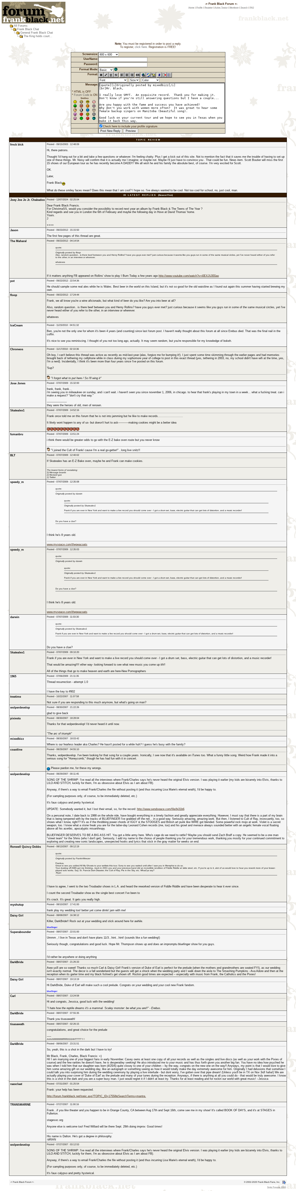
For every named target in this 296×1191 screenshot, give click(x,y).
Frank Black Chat (28, 29)
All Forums (21, 25)
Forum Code (81, 95)
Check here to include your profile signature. (130, 126)
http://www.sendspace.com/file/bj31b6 (160, 809)
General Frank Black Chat (36, 32)
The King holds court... (38, 36)
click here (141, 47)
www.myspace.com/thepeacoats (67, 544)
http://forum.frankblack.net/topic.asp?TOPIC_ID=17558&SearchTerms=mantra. (96, 1096)
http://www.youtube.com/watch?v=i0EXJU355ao (189, 275)
